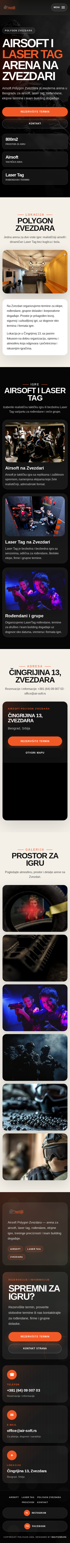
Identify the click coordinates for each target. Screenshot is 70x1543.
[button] (35, 271)
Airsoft (14, 1497)
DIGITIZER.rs (59, 1537)
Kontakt (35, 123)
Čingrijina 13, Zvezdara (27, 1471)
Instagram (36, 1513)
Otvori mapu (35, 752)
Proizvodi (28, 1502)
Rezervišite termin (35, 111)
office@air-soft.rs (22, 1431)
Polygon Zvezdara (49, 1497)
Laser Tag (28, 1497)
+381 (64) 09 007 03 (23, 1390)
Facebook (36, 1526)
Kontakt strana (35, 1348)
